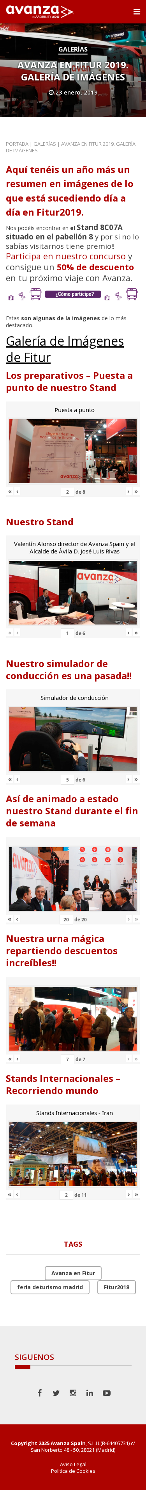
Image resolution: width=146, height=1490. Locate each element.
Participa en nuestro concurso (66, 256)
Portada (17, 143)
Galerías (73, 49)
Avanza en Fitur (73, 1273)
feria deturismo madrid (50, 1287)
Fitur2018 (116, 1287)
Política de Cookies (73, 1471)
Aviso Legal (73, 1464)
